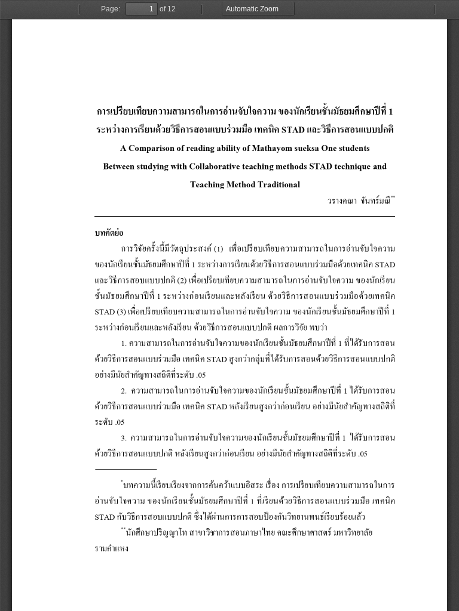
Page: (110, 9)
